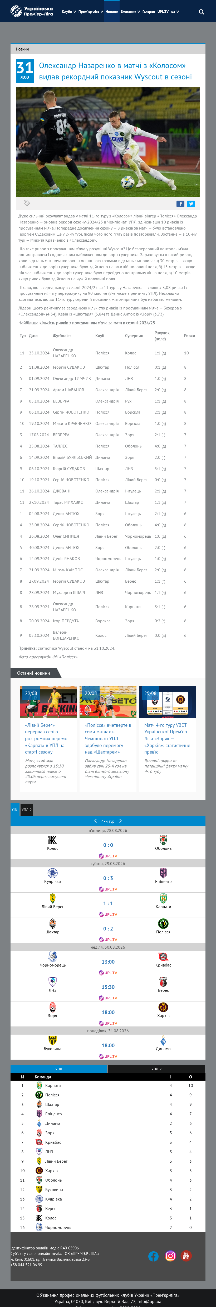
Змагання (128, 12)
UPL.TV (163, 12)
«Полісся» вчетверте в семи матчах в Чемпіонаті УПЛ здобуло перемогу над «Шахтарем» (108, 738)
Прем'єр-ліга (88, 12)
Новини (112, 12)
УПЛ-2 (27, 809)
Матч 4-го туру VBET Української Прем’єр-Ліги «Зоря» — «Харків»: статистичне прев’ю (167, 738)
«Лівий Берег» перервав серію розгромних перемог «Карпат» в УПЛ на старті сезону (47, 738)
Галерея (149, 12)
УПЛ (15, 809)
